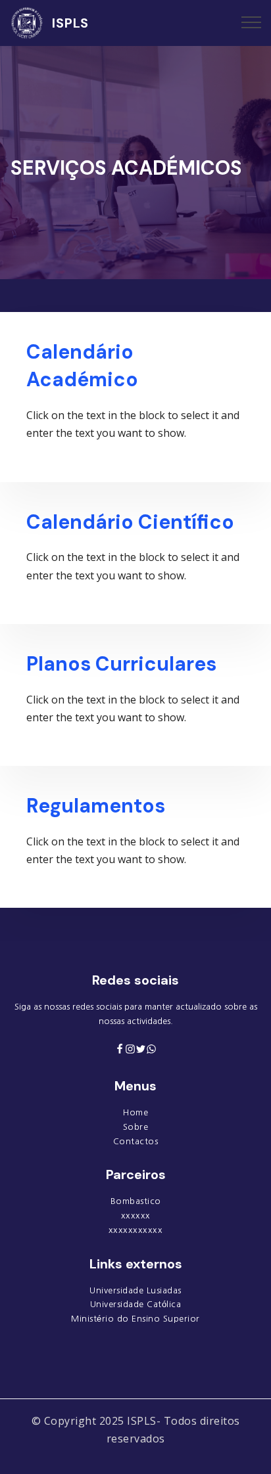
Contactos (136, 1141)
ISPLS (70, 23)
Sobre (136, 1127)
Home (135, 1112)
